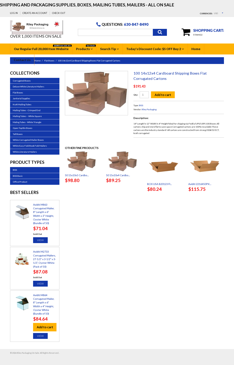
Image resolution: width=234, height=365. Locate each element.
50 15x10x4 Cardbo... (118, 175)
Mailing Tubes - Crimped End (26, 110)
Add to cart (163, 95)
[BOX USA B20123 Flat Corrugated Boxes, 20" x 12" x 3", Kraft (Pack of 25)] (165, 165)
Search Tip (108, 49)
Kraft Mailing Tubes (22, 104)
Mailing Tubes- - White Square (27, 116)
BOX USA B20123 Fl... (159, 184)
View (40, 240)
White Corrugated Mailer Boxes (28, 140)
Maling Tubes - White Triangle (27, 122)
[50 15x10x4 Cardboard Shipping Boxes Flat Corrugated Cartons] (124, 161)
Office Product (20, 181)
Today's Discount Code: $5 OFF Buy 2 (153, 49)
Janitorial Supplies (21, 98)
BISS (141, 105)
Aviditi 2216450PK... (199, 184)
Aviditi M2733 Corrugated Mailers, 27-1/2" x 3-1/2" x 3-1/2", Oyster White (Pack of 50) (44, 259)
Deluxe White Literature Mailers (28, 86)
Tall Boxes (18, 134)
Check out (58, 13)
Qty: (135, 94)
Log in (14, 13)
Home (195, 49)
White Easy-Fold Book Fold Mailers (30, 145)
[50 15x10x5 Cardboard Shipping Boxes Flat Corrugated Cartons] (83, 161)
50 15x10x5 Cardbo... (77, 175)
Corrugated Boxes (22, 80)
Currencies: (206, 13)
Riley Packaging (149, 109)
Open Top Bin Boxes (22, 128)
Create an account (34, 13)
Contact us (22, 60)
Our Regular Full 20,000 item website (42, 48)
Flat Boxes (18, 92)
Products (85, 48)
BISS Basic (18, 176)
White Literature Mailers (25, 151)
